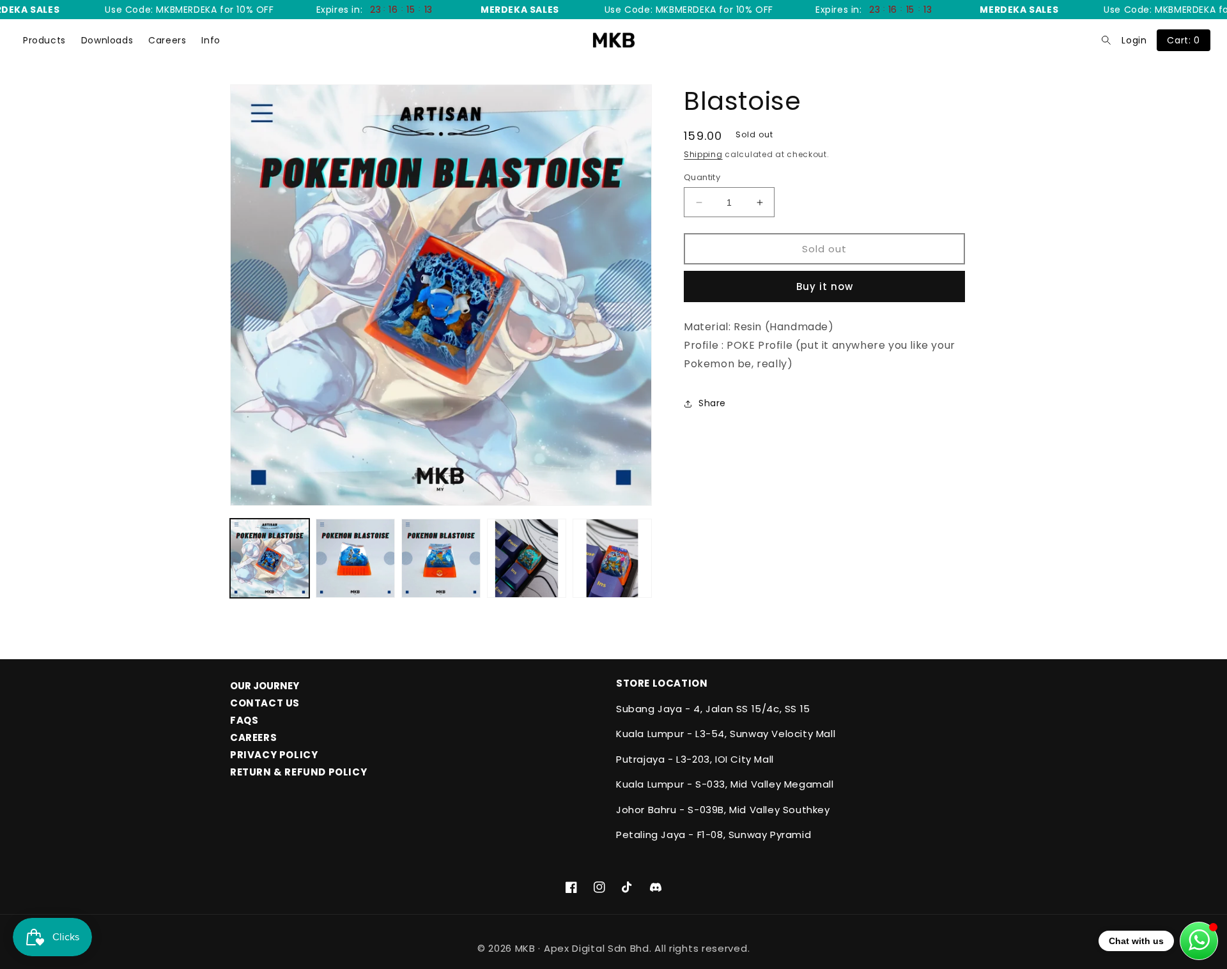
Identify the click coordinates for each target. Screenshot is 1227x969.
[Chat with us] (1199, 941)
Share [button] (712, 403)
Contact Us (265, 703)
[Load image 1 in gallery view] (269, 558)
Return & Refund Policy (298, 772)
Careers (167, 40)
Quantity (702, 177)
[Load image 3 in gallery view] (441, 558)
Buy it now (824, 286)
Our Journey (264, 685)
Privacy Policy (274, 754)
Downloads (107, 40)
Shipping (703, 154)
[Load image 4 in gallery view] (526, 558)
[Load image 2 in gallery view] (355, 558)
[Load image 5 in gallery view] (612, 558)
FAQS (244, 720)
